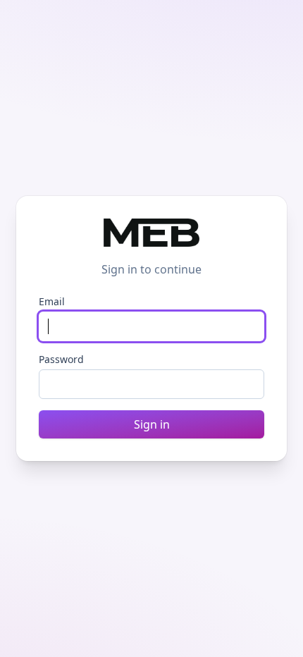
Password (61, 359)
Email (52, 301)
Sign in (152, 424)
